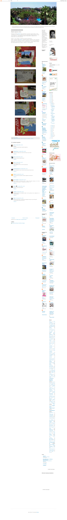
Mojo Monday (51, 439)
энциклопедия (51, 430)
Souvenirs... (51, 277)
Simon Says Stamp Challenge (44, 291)
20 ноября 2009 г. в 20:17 (22, 179)
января (52, 136)
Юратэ (15, 198)
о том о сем (53, 371)
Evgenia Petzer (16, 151)
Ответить (15, 148)
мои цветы (50, 367)
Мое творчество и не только (44, 158)
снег (49, 413)
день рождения (52, 334)
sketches (43, 229)
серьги (50, 403)
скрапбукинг (28, 138)
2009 (51, 102)
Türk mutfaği (51, 451)
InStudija (43, 177)
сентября (52, 126)
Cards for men (44, 284)
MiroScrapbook (44, 148)
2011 (51, 100)
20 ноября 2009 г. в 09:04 (22, 151)
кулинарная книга (51, 359)
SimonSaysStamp (51, 444)
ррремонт (50, 398)
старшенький (51, 414)
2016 (51, 94)
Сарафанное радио (52, 401)
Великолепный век (51, 329)
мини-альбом (51, 366)
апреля (52, 132)
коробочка (50, 356)
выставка (50, 331)
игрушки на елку (51, 343)
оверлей (50, 373)
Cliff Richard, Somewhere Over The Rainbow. (53, 120)
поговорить (52, 384)
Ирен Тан (51, 344)
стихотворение (51, 415)
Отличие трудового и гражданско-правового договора (43, 194)
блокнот (50, 327)
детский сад (51, 336)
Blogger (38, 512)
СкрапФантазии (51, 412)
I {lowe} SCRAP (52, 317)
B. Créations (51, 302)
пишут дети (53, 383)
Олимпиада (50, 374)
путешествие (51, 394)
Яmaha (15, 174)
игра (53, 342)
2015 (51, 95)
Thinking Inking (52, 212)
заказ (50, 339)
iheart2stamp (51, 438)
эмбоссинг (51, 429)
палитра (50, 382)
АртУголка (19, 33)
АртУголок (51, 326)
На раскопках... (53, 123)
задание (15, 138)
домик (53, 337)
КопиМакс (50, 355)
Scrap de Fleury (44, 103)
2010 (51, 101)
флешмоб (53, 423)
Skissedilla (43, 217)
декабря (52, 103)
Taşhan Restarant (51, 449)
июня (52, 130)
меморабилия (51, 365)
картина (50, 348)
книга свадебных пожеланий (52, 351)
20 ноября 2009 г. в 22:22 (20, 191)
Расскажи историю (52, 396)
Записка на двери (44, 210)
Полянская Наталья (17, 168)
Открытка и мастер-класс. (52, 110)
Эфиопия (50, 431)
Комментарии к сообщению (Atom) (21, 219)
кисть (51, 349)
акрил (50, 321)
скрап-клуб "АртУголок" (24, 138)
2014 (51, 96)
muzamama (44, 143)
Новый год (53, 370)
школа (50, 428)
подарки (50, 385)
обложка (52, 372)
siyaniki (15, 191)
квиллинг (54, 348)
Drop (14, 162)
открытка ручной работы (51, 379)
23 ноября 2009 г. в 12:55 (19, 198)
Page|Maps (44, 465)
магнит (50, 362)
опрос (54, 374)
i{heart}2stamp (44, 314)
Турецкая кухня (51, 420)
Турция (50, 421)
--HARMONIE (51, 280)
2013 (51, 97)
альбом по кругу (52, 325)
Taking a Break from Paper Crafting (51, 214)
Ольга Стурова (16, 179)
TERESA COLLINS (51, 450)
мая (51, 131)
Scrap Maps (45, 463)
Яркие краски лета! (53, 114)
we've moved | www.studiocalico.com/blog (52, 298)
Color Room (50, 435)
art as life (51, 250)
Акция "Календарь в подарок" (52, 322)
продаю (54, 391)
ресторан (52, 397)
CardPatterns (44, 256)
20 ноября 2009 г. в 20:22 (21, 186)
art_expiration (44, 86)
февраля (52, 135)
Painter (15, 186)
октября (52, 125)
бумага (21, 39)
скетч (54, 403)
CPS (54, 435)
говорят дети (52, 332)
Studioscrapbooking (51, 448)
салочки (53, 400)
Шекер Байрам (51, 427)
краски (53, 358)
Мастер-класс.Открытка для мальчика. (53, 116)
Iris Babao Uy (52, 269)
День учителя (51, 335)
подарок (54, 385)
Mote (43, 76)
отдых (52, 375)
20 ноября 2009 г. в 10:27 (19, 162)
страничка (32, 138)
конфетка (51, 354)
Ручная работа (18, 138)
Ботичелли (50, 328)
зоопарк (50, 341)
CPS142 (52, 112)
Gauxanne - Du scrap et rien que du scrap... (52, 312)
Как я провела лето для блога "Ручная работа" (44, 139)
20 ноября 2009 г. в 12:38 (19, 174)
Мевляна (50, 364)
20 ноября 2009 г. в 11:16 (23, 168)
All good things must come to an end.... (44, 286)
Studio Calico (51, 296)
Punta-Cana (44, 199)
